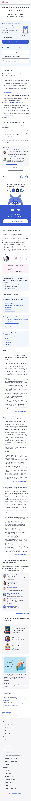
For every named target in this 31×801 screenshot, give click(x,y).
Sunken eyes (8, 342)
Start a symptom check (15, 42)
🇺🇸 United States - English (15, 793)
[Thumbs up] (21, 176)
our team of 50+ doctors (11, 164)
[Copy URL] (9, 190)
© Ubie (15, 797)
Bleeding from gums (10, 325)
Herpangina (7, 79)
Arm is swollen (8, 344)
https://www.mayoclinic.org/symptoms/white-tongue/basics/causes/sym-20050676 (13, 704)
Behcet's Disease (8, 92)
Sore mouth (8, 302)
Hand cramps (8, 339)
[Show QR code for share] (13, 190)
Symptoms (8, 712)
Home (3, 712)
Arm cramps (8, 340)
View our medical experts (22, 613)
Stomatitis (6, 117)
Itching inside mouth (10, 311)
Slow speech (8, 321)
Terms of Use (10, 37)
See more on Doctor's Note (19, 411)
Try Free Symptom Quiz (15, 221)
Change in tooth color (10, 327)
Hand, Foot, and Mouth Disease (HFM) (13, 102)
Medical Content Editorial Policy (15, 170)
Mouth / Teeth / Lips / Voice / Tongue (10, 714)
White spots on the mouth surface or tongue (16, 319)
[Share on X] (17, 190)
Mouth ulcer (8, 309)
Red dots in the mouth (10, 303)
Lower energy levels (10, 337)
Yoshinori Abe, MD (11, 157)
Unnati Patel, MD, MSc (12, 150)
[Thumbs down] (26, 176)
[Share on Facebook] (22, 190)
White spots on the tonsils (12, 323)
